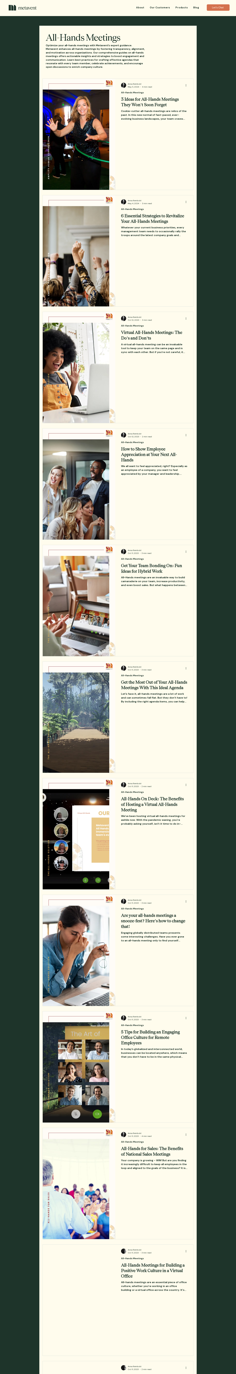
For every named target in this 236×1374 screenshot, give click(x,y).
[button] (181, 7)
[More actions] (187, 85)
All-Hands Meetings (132, 92)
